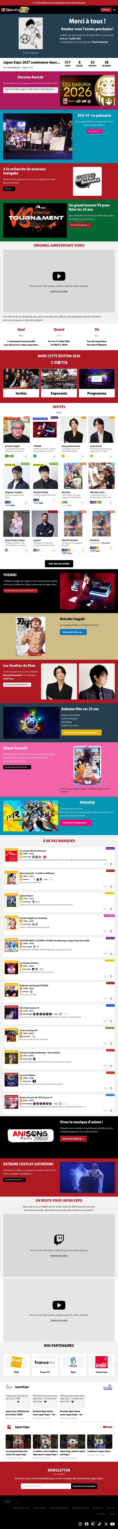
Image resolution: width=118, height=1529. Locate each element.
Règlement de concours (80, 1508)
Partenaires (101, 1514)
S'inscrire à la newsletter (84, 1486)
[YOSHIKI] (45, 438)
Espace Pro (111, 1508)
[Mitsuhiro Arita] (101, 485)
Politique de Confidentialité (59, 1508)
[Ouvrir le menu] (114, 10)
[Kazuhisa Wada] (45, 485)
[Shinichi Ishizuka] (73, 533)
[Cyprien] (45, 533)
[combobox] (11, 1501)
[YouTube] (112, 1524)
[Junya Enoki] (101, 438)
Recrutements (98, 1508)
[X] (106, 1524)
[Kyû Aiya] (73, 485)
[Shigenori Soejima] (16, 485)
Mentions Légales (39, 1508)
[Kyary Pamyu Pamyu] (16, 533)
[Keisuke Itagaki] (16, 438)
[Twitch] (93, 1524)
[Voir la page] (59, 857)
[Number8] (101, 533)
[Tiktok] (99, 1524)
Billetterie (106, 10)
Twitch (44, 1207)
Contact (112, 1514)
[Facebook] (86, 1524)
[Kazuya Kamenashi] (73, 438)
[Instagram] (80, 1524)
